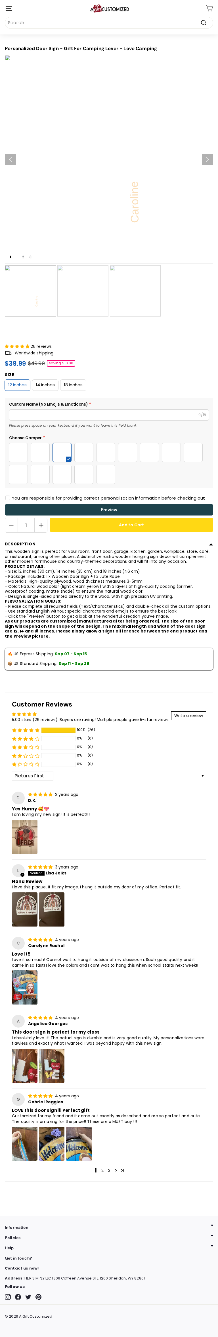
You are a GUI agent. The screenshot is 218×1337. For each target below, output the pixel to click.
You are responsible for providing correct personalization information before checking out (108, 498)
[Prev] (10, 159)
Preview (109, 510)
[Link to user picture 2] (51, 909)
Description (20, 544)
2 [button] (102, 1170)
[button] (18, 346)
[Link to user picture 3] (79, 1144)
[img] (41, 794)
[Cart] (209, 8)
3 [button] (109, 1170)
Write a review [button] (188, 715)
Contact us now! (22, 1268)
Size (9, 374)
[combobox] (109, 23)
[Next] (207, 159)
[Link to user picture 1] (24, 837)
